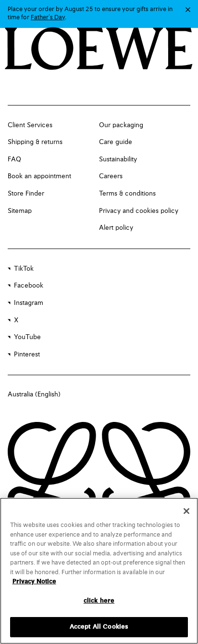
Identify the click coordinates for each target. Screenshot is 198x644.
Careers (111, 176)
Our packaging (121, 125)
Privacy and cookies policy (138, 211)
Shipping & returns (35, 142)
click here (99, 601)
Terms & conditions (127, 193)
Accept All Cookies (99, 627)
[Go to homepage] (99, 49)
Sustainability (118, 159)
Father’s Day (48, 17)
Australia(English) (34, 394)
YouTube (27, 337)
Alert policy (116, 227)
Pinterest (27, 354)
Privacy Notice (34, 581)
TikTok (24, 268)
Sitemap (20, 211)
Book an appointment (39, 176)
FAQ (14, 159)
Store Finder (26, 193)
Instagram (28, 303)
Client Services (30, 125)
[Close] (186, 511)
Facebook (28, 285)
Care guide (115, 142)
